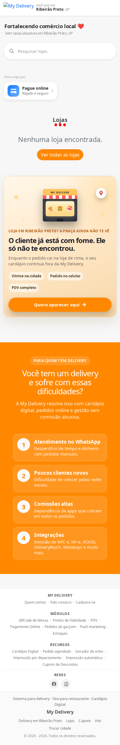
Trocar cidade (60, 728)
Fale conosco (60, 602)
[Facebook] (54, 684)
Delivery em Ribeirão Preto (40, 720)
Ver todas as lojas (60, 155)
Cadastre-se (86, 602)
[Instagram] (66, 684)
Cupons (85, 720)
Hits (98, 720)
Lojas (70, 720)
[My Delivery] (18, 8)
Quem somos (35, 602)
